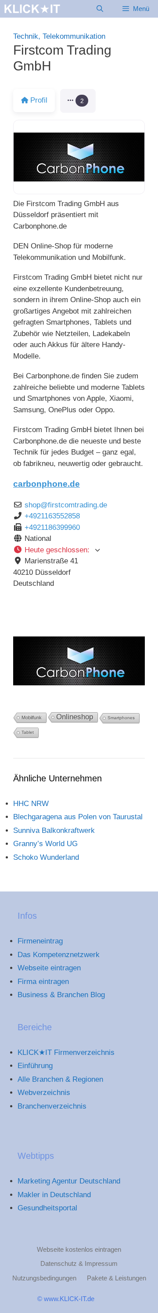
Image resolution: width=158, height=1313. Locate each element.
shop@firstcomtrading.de (66, 505)
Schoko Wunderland (46, 857)
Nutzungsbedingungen (44, 1278)
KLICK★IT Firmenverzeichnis (66, 1052)
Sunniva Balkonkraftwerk (54, 830)
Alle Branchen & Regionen (60, 1079)
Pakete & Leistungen (116, 1278)
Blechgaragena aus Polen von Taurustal (78, 817)
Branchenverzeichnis (52, 1106)
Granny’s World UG (45, 844)
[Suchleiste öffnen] (99, 9)
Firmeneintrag (40, 941)
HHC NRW (31, 803)
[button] (78, 101)
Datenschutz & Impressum (79, 1263)
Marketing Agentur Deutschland (69, 1181)
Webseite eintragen (49, 968)
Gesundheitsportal (47, 1208)
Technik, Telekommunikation (59, 36)
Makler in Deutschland (54, 1195)
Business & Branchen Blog (61, 995)
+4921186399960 (52, 527)
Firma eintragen (43, 981)
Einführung (35, 1065)
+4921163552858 (52, 516)
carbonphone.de (46, 483)
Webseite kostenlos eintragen (79, 1249)
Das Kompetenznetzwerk (59, 955)
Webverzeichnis (44, 1092)
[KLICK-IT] (32, 9)
